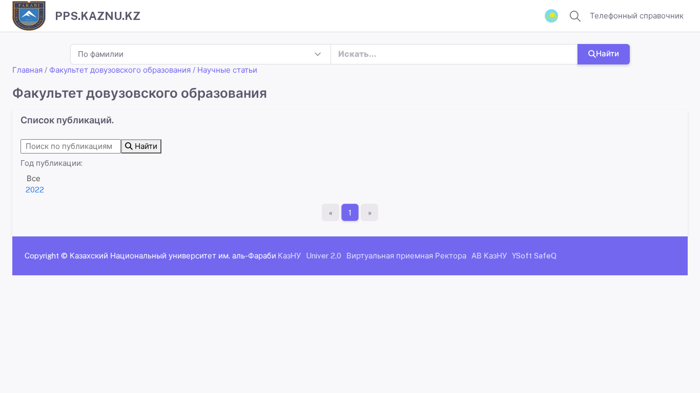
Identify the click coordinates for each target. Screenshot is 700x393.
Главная (27, 70)
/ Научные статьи (225, 70)
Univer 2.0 (323, 255)
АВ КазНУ (489, 255)
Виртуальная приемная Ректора (406, 255)
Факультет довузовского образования (120, 70)
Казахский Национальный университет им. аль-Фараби (173, 255)
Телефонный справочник (637, 15)
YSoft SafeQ (534, 255)
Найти (607, 53)
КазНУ (289, 255)
